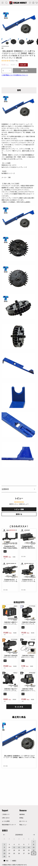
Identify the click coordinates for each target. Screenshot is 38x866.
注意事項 (5, 489)
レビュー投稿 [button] (19, 509)
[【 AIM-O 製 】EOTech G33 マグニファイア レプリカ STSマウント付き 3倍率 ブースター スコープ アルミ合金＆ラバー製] (10, 646)
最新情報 (22, 814)
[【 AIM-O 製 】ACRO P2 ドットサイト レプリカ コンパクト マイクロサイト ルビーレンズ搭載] (10, 613)
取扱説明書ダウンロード (9, 825)
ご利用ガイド (6, 814)
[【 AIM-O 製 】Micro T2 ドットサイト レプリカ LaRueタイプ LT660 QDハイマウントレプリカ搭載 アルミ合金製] (10, 679)
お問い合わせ (6, 818)
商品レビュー (23, 825)
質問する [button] (19, 514)
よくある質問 (6, 821)
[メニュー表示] (2, 2)
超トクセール (23, 821)
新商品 (21, 818)
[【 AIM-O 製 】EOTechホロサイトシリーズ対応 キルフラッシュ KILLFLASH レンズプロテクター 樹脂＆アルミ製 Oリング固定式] (28, 646)
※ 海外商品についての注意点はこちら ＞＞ (15, 75)
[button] (6, 2)
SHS (2, 48)
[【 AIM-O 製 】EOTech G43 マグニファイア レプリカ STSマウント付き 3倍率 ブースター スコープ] (28, 613)
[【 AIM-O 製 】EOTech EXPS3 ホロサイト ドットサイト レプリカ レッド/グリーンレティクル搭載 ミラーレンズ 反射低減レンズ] (28, 679)
